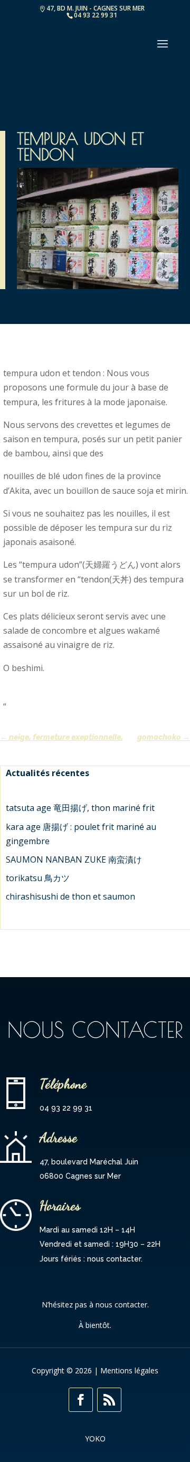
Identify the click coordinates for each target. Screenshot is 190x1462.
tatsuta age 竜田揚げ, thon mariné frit (80, 808)
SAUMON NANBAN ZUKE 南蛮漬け (74, 859)
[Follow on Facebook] (81, 1400)
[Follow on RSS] (109, 1400)
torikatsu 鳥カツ (38, 878)
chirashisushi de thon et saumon (70, 896)
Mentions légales (129, 1370)
